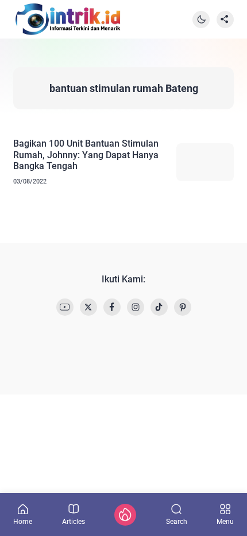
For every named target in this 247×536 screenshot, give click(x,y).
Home (22, 521)
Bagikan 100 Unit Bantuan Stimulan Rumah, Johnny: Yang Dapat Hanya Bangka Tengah (86, 154)
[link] (65, 307)
